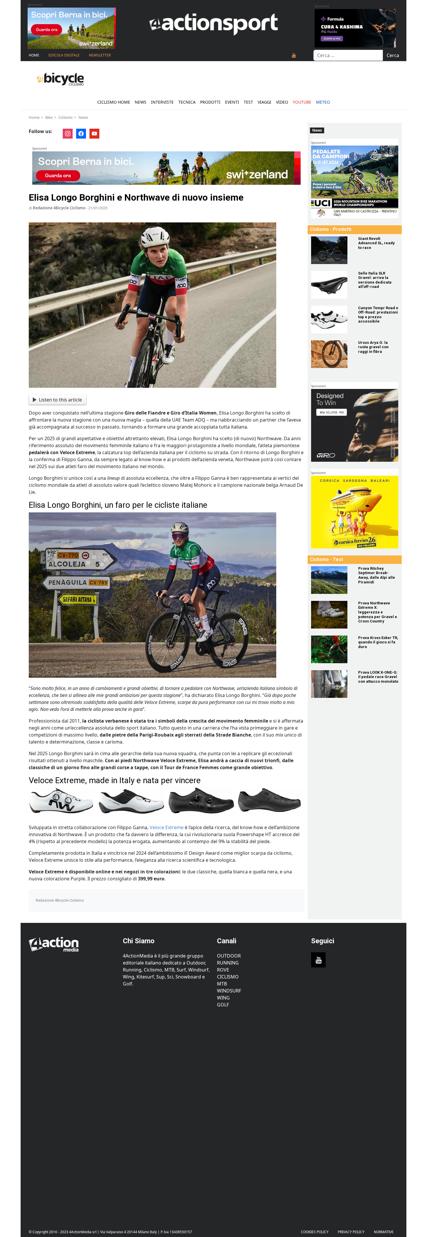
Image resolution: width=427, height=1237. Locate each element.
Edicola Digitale (64, 55)
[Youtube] (294, 55)
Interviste (162, 102)
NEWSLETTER (100, 55)
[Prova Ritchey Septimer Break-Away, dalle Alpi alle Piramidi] (331, 580)
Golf (223, 1004)
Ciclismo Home (113, 102)
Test (248, 102)
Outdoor (229, 956)
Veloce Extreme (167, 827)
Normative (384, 1231)
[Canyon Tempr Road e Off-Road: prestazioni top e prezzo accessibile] (331, 319)
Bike (49, 117)
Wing (223, 997)
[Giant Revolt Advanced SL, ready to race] (331, 250)
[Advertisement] (72, 1114)
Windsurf (229, 991)
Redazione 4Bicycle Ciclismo (59, 207)
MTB (222, 984)
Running (228, 963)
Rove (223, 970)
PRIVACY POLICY (351, 1231)
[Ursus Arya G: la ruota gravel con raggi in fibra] (331, 354)
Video (282, 102)
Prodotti (210, 102)
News (140, 102)
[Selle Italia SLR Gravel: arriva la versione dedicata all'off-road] (331, 285)
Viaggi (264, 102)
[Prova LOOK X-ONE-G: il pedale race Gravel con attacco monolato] (331, 684)
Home (34, 55)
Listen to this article (60, 400)
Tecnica (186, 102)
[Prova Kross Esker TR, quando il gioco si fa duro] (331, 649)
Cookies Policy (315, 1231)
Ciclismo (65, 117)
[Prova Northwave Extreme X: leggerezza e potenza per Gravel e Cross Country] (331, 615)
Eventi (232, 102)
